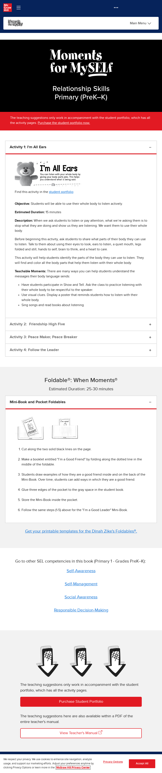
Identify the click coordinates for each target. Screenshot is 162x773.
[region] (81, 763)
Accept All (142, 763)
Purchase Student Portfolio (81, 702)
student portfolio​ (61, 192)
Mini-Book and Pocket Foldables (38, 402)
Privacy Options (113, 762)
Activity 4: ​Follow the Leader (34, 350)
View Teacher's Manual (79, 733)
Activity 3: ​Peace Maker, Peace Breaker (43, 337)
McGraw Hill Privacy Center (73, 767)
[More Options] (116, 8)
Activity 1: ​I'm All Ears (28, 147)
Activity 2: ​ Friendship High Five (37, 324)
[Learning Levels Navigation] (18, 7)
